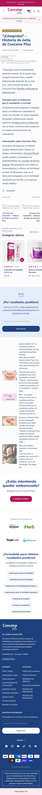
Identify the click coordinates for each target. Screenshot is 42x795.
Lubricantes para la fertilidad (21, 579)
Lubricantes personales (21, 611)
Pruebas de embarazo (21, 605)
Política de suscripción (31, 671)
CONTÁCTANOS (8, 659)
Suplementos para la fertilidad (21, 573)
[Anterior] (2, 3)
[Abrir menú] (3, 11)
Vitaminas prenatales (21, 599)
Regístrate (20, 731)
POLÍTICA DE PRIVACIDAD (27, 690)
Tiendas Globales (9, 701)
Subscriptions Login (10, 675)
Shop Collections (8, 679)
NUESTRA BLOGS (9, 689)
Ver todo (33, 232)
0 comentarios (27, 50)
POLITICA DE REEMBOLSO (27, 696)
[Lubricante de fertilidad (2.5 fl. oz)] (13, 251)
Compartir (10, 190)
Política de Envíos (29, 675)
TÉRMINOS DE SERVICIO (28, 680)
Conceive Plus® (24, 767)
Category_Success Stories (12, 30)
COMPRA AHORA (21, 499)
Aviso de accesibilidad (31, 685)
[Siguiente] (40, 3)
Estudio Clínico (8, 697)
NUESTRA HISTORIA (10, 693)
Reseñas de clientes (9, 704)
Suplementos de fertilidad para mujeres (21, 586)
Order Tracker (7, 671)
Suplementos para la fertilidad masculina (21, 592)
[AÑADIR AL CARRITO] (22, 260)
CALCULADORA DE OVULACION (9, 684)
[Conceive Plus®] (15, 11)
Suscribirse (21, 329)
